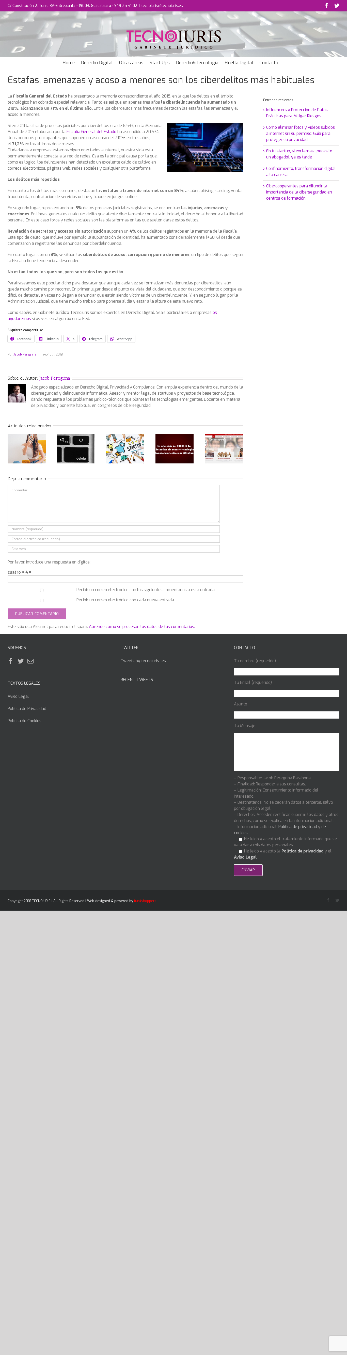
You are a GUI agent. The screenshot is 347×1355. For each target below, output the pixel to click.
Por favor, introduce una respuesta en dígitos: (49, 562)
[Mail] (30, 661)
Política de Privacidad (27, 708)
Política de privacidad (297, 826)
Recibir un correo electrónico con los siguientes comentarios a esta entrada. (145, 589)
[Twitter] (21, 661)
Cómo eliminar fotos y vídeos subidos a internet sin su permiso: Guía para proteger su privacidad (300, 133)
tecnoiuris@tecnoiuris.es (162, 5)
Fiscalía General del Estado (91, 131)
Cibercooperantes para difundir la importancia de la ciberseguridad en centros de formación (299, 192)
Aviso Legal (18, 696)
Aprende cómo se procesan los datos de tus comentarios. (142, 626)
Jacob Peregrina (24, 354)
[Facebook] (11, 661)
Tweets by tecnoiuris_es (143, 661)
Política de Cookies (24, 720)
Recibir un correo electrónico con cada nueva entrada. (125, 600)
